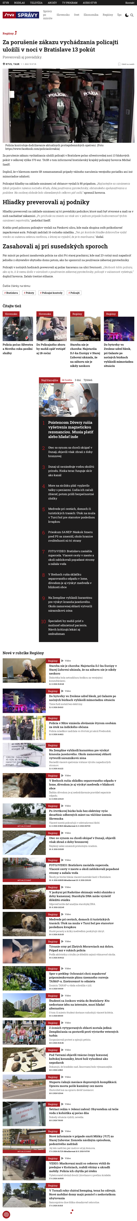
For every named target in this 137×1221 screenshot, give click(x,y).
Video (68, 660)
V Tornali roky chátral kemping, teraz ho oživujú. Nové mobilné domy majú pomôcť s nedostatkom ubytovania (82, 1194)
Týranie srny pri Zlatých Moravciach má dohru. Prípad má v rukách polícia (81, 948)
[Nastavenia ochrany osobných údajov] (6, 1214)
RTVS (9, 64)
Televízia (36, 2)
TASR (16, 64)
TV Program (70, 2)
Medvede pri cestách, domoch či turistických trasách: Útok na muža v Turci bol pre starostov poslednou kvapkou (71, 515)
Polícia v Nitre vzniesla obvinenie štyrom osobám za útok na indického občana (82, 725)
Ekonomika (91, 14)
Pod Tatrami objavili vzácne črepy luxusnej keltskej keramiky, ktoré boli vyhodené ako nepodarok (78, 1059)
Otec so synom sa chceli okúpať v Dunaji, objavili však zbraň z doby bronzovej (70, 452)
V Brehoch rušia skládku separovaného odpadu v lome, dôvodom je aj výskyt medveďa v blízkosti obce (70, 580)
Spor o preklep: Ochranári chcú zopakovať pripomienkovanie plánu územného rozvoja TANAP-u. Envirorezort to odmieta (78, 977)
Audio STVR (90, 2)
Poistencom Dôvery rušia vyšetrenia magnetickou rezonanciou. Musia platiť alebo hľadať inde (70, 429)
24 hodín (67, 380)
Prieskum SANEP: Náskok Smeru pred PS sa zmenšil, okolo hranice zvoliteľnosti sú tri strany (70, 536)
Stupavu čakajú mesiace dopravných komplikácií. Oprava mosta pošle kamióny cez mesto (83, 1084)
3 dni (78, 380)
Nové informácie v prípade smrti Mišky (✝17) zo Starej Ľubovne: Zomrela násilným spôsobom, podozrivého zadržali (81, 1140)
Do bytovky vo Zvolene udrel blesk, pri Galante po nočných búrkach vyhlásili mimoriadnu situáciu (118, 355)
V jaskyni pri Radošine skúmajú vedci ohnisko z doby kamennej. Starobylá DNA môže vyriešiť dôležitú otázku (82, 896)
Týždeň (88, 380)
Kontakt (129, 2)
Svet (76, 14)
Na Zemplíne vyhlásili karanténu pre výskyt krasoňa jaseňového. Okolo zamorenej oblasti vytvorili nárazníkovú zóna (70, 604)
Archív (52, 2)
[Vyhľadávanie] (131, 15)
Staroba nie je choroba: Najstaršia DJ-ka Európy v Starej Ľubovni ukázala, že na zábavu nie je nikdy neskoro (85, 355)
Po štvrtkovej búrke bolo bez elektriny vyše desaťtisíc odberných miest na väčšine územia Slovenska (80, 814)
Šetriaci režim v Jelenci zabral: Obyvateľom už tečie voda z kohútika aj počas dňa (83, 1111)
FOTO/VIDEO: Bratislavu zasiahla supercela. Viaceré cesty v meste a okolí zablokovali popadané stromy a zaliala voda (71, 557)
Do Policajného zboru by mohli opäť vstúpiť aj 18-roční (50, 348)
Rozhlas (19, 2)
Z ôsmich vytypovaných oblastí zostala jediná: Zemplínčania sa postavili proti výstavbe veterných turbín (83, 1031)
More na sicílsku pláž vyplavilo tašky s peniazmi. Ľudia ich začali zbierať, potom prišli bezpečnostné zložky (71, 492)
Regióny (108, 14)
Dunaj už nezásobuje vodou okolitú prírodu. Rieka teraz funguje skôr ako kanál (71, 471)
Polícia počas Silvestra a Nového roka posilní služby (18, 348)
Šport (120, 14)
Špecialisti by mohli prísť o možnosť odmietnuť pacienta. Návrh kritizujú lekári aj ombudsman (67, 627)
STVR (6, 2)
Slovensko (63, 14)
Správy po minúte (47, 14)
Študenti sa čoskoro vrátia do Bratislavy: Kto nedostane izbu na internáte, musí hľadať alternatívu (79, 1004)
